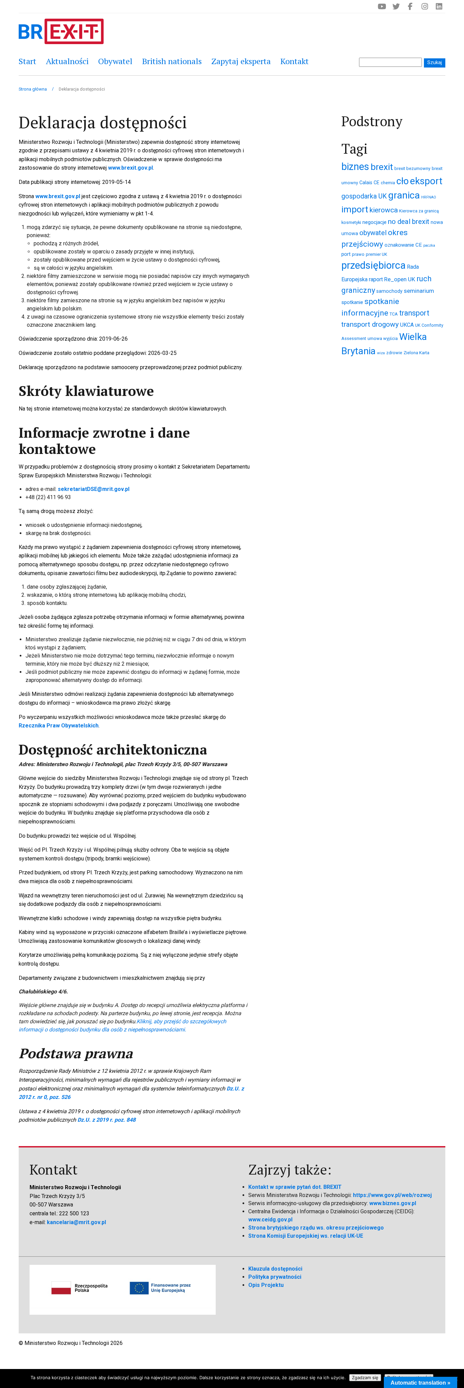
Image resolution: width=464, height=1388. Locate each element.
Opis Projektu (266, 1285)
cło (402, 181)
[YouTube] (382, 6)
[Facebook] (410, 6)
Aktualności (67, 61)
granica (404, 195)
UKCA (407, 325)
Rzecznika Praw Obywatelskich (59, 725)
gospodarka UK (364, 196)
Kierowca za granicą (419, 210)
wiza (381, 353)
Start (27, 61)
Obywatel (115, 61)
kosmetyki (351, 222)
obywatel (373, 233)
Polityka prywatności (274, 1277)
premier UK (376, 254)
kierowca (384, 210)
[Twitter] (396, 6)
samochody (389, 291)
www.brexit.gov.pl (130, 168)
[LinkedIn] (439, 6)
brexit (382, 166)
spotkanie (352, 302)
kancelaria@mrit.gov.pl (76, 1222)
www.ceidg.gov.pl (270, 1219)
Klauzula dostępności (275, 1269)
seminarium (419, 290)
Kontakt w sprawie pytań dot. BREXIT (295, 1187)
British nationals (172, 61)
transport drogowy (370, 324)
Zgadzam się (365, 1377)
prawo (358, 254)
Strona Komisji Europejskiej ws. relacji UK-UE (305, 1236)
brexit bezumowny (412, 168)
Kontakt (294, 61)
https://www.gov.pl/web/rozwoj (392, 1195)
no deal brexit (408, 221)
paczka (429, 245)
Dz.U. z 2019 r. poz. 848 (106, 1120)
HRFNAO (428, 197)
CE (376, 182)
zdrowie (394, 352)
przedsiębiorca (373, 265)
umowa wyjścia (383, 338)
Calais (365, 182)
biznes (355, 166)
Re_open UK (399, 279)
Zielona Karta (416, 352)
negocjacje (374, 222)
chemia (388, 182)
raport (376, 279)
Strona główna (33, 89)
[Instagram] (424, 6)
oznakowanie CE (403, 245)
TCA (394, 314)
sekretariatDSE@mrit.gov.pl (93, 489)
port (346, 254)
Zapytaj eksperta (241, 61)
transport (414, 313)
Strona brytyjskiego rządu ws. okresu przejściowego (316, 1227)
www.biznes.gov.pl (392, 1203)
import (354, 209)
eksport (426, 181)
